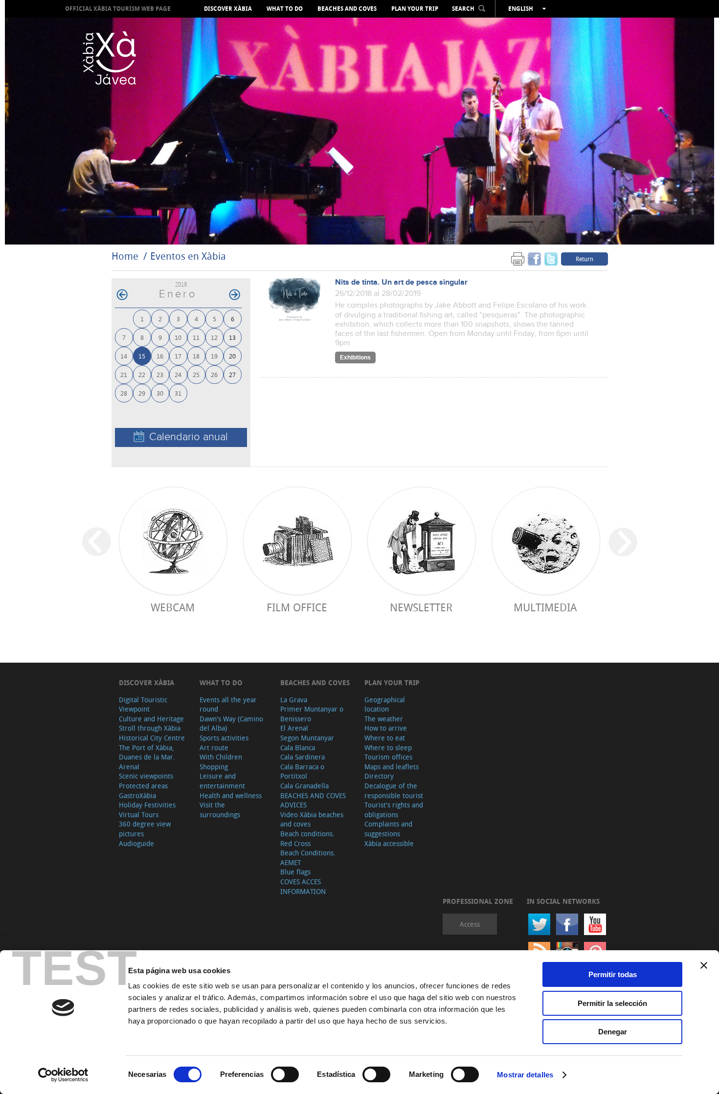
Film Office (297, 607)
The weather (383, 718)
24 (178, 374)
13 (232, 337)
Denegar (612, 1031)
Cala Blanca (297, 747)
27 (232, 374)
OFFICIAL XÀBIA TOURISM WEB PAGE (118, 8)
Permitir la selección (612, 1003)
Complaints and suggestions (388, 828)
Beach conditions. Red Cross (307, 838)
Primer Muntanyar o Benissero (311, 713)
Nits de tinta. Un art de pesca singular (401, 282)
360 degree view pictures (145, 828)
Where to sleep (388, 747)
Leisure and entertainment (222, 780)
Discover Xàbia (228, 9)
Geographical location (384, 704)
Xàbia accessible (389, 843)
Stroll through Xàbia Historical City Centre (152, 732)
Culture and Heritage (151, 718)
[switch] (285, 1074)
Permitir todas (612, 974)
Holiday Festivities (147, 804)
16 (160, 356)
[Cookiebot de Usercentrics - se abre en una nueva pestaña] (63, 1075)
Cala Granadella (304, 785)
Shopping (214, 766)
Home (125, 256)
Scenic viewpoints (146, 776)
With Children (221, 756)
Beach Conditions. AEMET (308, 857)
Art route (214, 747)
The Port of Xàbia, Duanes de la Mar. (147, 752)
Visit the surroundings (220, 809)
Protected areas (143, 785)
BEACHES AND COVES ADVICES (313, 800)
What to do (285, 9)
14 (123, 356)
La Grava (293, 699)
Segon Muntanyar (307, 737)
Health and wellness (231, 795)
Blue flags (295, 871)
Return (584, 259)
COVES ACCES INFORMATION (303, 886)
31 (178, 393)
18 (196, 356)
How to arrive (385, 728)
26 (214, 374)
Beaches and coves (347, 9)
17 (178, 356)
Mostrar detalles (525, 1075)
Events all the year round (228, 704)
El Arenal (294, 728)
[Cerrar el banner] (703, 965)
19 (214, 356)
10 (178, 337)
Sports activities (224, 737)
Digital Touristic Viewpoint (143, 704)
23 (160, 374)
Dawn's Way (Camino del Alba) (231, 723)
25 (196, 374)
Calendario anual (188, 437)
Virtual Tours (138, 814)
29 (141, 393)
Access (470, 924)
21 (123, 374)
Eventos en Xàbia (188, 256)
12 (214, 337)
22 (141, 374)
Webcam (173, 607)
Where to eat (384, 737)
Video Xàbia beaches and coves (311, 819)
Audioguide (136, 843)
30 (160, 393)
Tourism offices (388, 756)
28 (123, 393)
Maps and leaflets (391, 766)
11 (196, 337)
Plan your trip (414, 9)
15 (141, 356)
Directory (379, 776)
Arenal (129, 766)
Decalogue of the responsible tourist (393, 790)
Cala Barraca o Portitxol (302, 771)
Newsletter (421, 607)
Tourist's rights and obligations (393, 809)
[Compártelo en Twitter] (551, 258)
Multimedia (545, 607)
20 (232, 356)
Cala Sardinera (302, 756)
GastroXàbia (137, 795)
